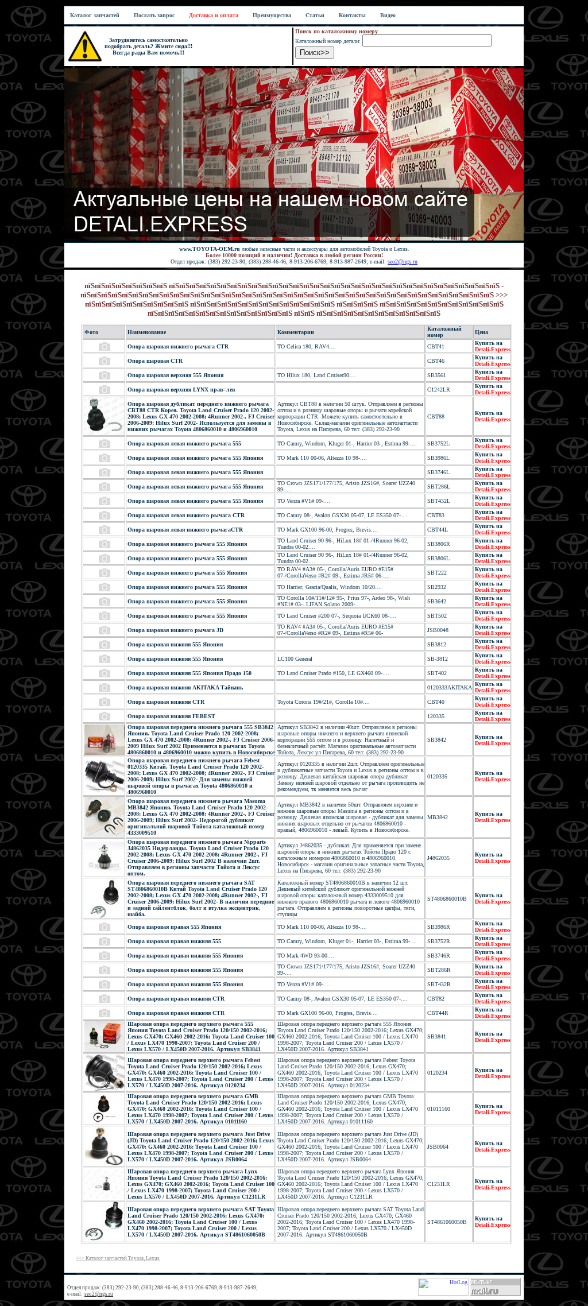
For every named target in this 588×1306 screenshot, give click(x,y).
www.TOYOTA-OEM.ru (209, 249)
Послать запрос (154, 15)
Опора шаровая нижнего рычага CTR (178, 346)
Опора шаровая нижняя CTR (165, 702)
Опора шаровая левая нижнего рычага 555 (184, 443)
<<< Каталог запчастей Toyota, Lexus (118, 1258)
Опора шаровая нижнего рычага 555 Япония (187, 544)
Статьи (314, 15)
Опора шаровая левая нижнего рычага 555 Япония (195, 458)
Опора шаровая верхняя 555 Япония (175, 375)
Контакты (352, 15)
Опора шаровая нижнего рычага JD (175, 630)
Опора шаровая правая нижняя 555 (174, 941)
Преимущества (272, 15)
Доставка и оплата (213, 15)
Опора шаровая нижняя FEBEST (171, 716)
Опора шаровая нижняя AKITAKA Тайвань (185, 687)
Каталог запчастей (94, 15)
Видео (388, 15)
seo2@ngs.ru (402, 261)
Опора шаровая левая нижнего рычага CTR (186, 515)
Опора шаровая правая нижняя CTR (176, 998)
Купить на (492, 346)
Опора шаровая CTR (155, 361)
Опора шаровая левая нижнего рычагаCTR (185, 529)
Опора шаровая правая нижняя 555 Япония (185, 955)
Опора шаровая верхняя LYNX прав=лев (181, 389)
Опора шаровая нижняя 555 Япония (175, 644)
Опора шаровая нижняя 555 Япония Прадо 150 (189, 673)
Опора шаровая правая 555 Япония (174, 927)
